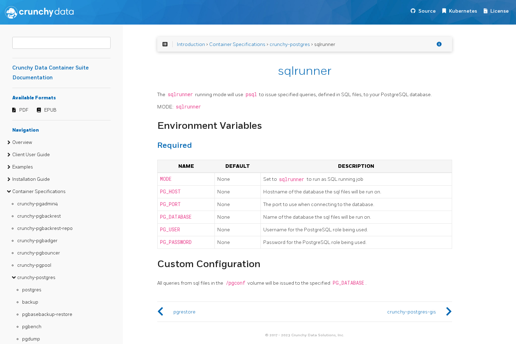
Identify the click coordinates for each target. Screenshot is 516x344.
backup (30, 302)
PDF (23, 110)
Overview (22, 142)
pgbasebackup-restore (47, 314)
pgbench (31, 327)
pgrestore (184, 312)
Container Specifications (39, 191)
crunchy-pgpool (34, 265)
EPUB (50, 110)
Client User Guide (31, 155)
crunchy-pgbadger (37, 241)
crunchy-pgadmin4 (37, 204)
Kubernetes (463, 11)
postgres (31, 290)
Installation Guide (31, 179)
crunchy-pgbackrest (39, 216)
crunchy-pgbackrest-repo (45, 228)
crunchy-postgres (36, 277)
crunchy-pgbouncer (38, 253)
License (499, 11)
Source (427, 11)
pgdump (31, 339)
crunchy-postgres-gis (411, 312)
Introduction (191, 44)
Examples (22, 167)
